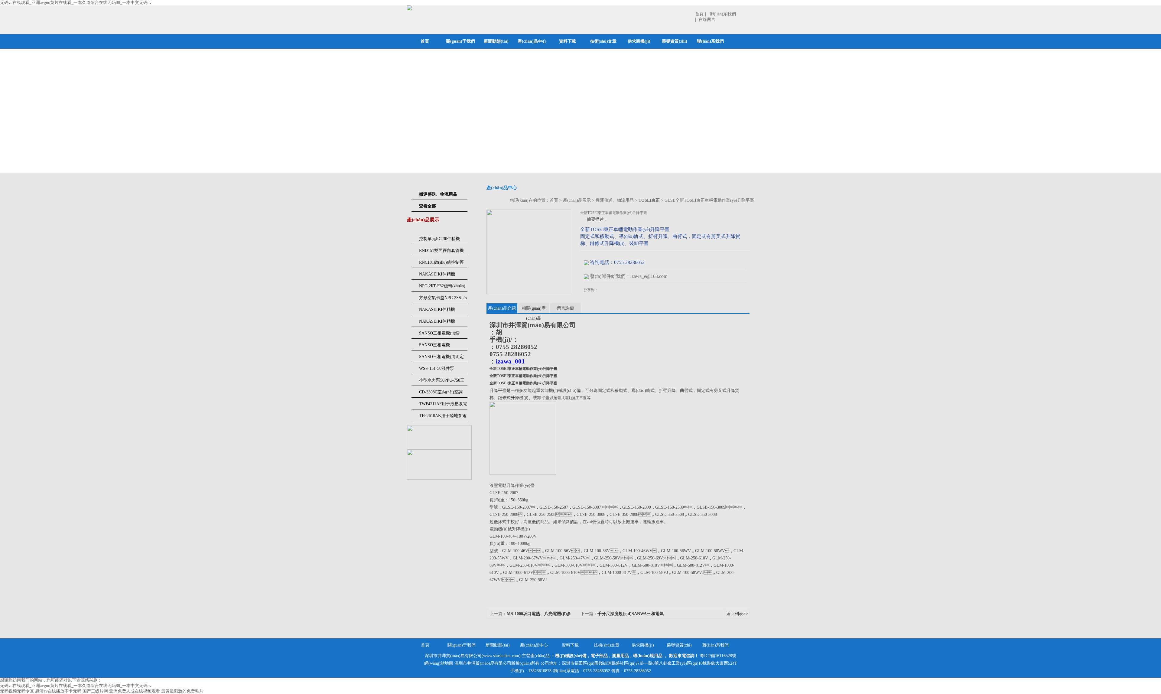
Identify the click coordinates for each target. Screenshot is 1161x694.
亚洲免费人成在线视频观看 (134, 691)
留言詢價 (565, 308)
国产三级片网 (95, 691)
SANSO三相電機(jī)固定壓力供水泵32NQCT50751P (441, 358)
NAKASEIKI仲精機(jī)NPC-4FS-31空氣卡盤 (441, 323)
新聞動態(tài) (496, 41)
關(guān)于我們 (460, 41)
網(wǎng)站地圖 (438, 663)
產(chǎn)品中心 (532, 41)
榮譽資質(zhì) (674, 41)
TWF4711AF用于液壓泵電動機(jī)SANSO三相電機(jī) (443, 405)
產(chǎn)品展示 (577, 200)
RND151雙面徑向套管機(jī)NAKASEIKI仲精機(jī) (442, 252)
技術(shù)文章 (603, 41)
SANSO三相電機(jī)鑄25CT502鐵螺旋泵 (439, 335)
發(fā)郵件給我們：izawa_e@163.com (628, 276)
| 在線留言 (705, 19)
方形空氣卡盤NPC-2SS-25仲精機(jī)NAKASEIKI (443, 299)
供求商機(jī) (639, 41)
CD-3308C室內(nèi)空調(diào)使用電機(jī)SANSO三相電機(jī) (442, 394)
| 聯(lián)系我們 (720, 14)
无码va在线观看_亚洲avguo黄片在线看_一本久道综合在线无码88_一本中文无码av (75, 2)
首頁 (699, 14)
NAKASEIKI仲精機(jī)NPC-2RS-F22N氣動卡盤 (442, 311)
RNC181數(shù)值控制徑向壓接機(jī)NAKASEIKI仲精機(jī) (442, 264)
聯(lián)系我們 (710, 41)
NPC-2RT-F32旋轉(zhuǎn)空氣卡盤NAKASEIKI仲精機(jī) (442, 288)
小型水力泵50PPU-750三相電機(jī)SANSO (441, 382)
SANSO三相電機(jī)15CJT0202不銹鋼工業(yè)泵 (442, 346)
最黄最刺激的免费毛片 (182, 691)
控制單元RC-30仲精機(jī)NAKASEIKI (439, 240)
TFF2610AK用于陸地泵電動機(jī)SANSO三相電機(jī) (443, 417)
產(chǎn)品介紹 (502, 308)
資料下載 (567, 41)
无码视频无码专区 (17, 691)
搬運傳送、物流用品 (615, 200)
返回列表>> (737, 613)
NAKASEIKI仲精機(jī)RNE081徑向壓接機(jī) (442, 276)
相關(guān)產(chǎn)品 (534, 309)
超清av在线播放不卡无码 (58, 691)
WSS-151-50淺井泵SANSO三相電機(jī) (437, 370)
